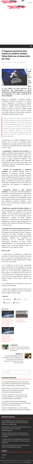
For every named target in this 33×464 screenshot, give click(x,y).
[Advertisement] (16, 27)
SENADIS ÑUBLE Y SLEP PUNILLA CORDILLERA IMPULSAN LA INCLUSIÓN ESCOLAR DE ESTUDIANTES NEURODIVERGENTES (15, 390)
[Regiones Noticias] (16, 2)
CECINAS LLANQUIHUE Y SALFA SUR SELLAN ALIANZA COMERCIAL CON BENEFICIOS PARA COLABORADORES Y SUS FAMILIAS (14, 396)
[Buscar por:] (16, 372)
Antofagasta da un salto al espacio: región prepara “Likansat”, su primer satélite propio (7, 338)
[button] (31, 46)
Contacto (4, 455)
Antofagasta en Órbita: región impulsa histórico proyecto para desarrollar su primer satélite (8, 322)
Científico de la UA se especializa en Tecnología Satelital (21, 320)
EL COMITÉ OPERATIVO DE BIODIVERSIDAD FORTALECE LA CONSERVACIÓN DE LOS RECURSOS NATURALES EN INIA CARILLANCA (16, 403)
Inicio (3, 457)
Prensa (23, 62)
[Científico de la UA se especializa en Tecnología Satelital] (22, 314)
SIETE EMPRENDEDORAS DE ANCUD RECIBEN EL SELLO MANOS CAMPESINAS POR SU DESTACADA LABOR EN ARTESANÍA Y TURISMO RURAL (16, 383)
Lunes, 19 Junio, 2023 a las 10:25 (11, 62)
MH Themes (27, 462)
